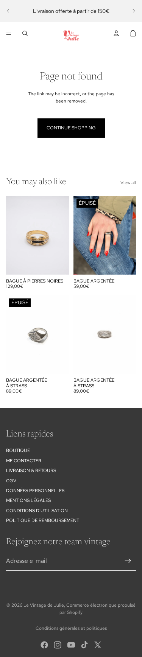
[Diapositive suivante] (133, 11)
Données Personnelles (35, 491)
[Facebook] (44, 644)
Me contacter (23, 461)
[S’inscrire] (128, 561)
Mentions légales (28, 500)
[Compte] (116, 33)
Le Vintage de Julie (43, 605)
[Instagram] (57, 644)
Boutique (18, 450)
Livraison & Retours (31, 471)
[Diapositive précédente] (8, 11)
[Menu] (8, 33)
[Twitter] (97, 644)
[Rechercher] (25, 33)
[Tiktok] (84, 644)
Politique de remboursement (42, 520)
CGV (11, 481)
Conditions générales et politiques (71, 628)
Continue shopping (71, 128)
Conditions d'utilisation (37, 511)
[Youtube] (71, 644)
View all (128, 183)
